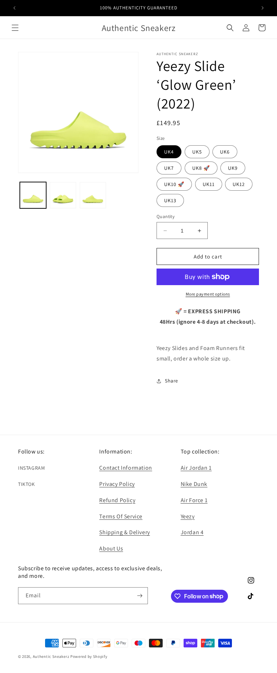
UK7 (169, 168)
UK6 (225, 152)
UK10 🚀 (174, 184)
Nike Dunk (194, 484)
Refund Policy (117, 500)
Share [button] (171, 380)
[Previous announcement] (14, 8)
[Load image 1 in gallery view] (33, 195)
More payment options (208, 294)
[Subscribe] (140, 595)
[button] (15, 28)
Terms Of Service (120, 516)
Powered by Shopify (88, 656)
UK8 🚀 (201, 168)
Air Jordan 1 (196, 467)
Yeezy (188, 516)
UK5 (197, 152)
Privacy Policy (117, 484)
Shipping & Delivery (124, 532)
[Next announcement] (263, 8)
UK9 (233, 168)
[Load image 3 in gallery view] (93, 195)
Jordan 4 (192, 532)
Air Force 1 (194, 500)
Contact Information (125, 467)
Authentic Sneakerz (51, 656)
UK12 (239, 184)
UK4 (169, 152)
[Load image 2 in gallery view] (63, 195)
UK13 (170, 200)
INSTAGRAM (31, 468)
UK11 (209, 184)
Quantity (166, 216)
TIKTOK (26, 484)
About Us (111, 548)
